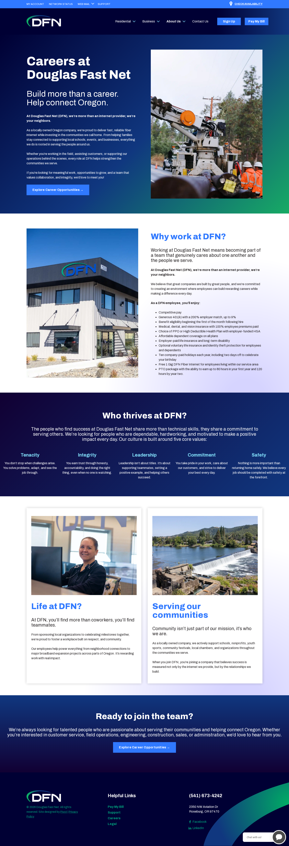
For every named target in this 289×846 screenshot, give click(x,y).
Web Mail (84, 4)
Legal (112, 824)
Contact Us (200, 21)
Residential (123, 21)
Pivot (63, 811)
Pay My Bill (256, 21)
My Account (35, 4)
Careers (114, 818)
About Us (174, 21)
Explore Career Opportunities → (57, 189)
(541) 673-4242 (205, 795)
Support (104, 4)
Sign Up (229, 21)
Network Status (61, 4)
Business (148, 21)
